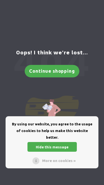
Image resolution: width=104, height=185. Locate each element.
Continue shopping (52, 71)
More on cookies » (59, 161)
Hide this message (52, 147)
